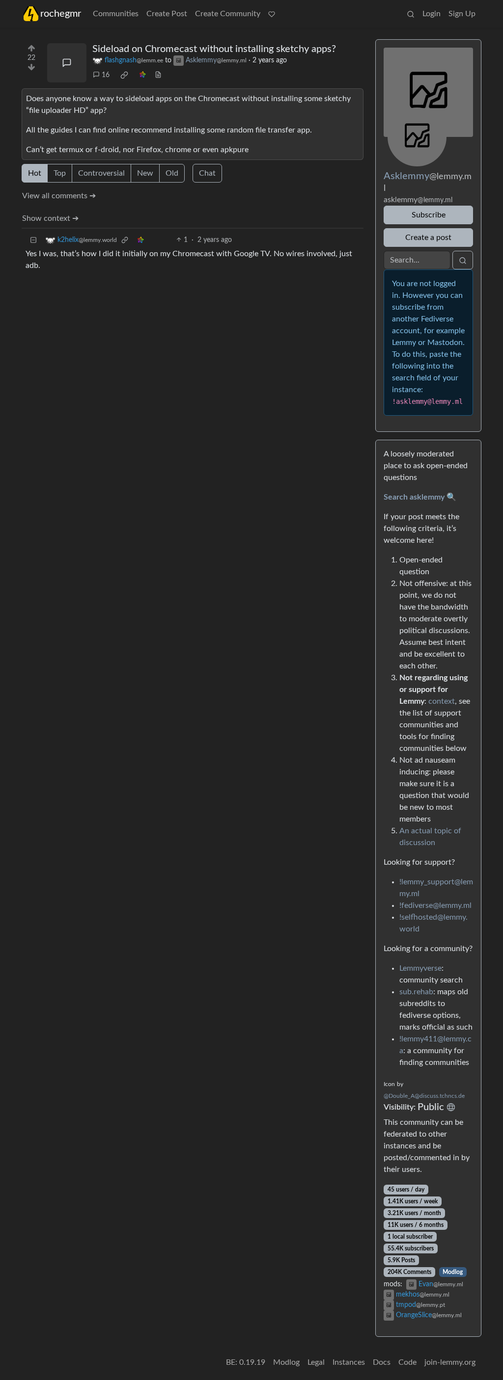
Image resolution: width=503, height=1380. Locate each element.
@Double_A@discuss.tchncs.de (424, 1096)
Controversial (101, 173)
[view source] (158, 75)
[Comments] (66, 62)
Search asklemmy (414, 497)
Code (407, 1362)
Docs (382, 1362)
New (145, 173)
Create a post (428, 237)
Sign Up (461, 14)
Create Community (227, 14)
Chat (207, 173)
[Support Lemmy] (271, 14)
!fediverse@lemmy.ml (435, 905)
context (441, 701)
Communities (116, 14)
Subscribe (429, 215)
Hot (34, 173)
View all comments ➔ (59, 196)
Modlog (453, 1272)
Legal (316, 1362)
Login (431, 14)
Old (172, 173)
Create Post (166, 14)
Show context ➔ (50, 218)
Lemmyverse (420, 968)
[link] (124, 75)
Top (60, 173)
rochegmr (60, 14)
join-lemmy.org (449, 1362)
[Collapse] (33, 240)
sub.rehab (416, 992)
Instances (349, 1362)
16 (106, 75)
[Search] (411, 14)
